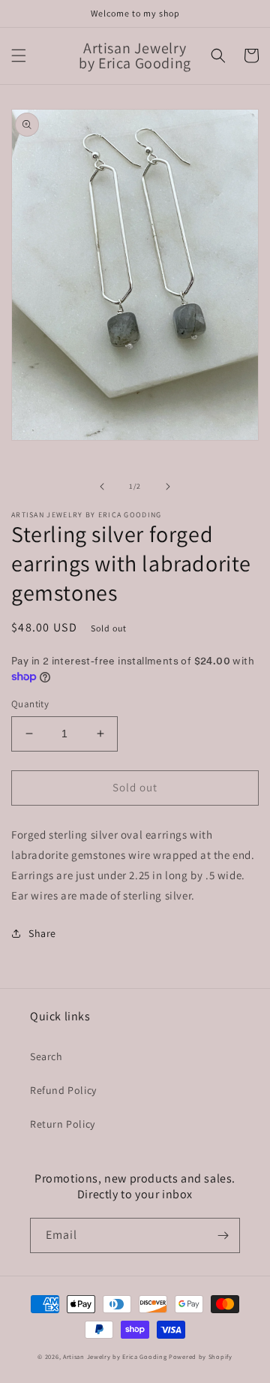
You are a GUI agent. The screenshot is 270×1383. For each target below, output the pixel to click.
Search (46, 1056)
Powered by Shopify (200, 1356)
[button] (18, 55)
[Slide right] (168, 486)
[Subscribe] (222, 1235)
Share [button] (42, 933)
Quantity (30, 704)
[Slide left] (102, 486)
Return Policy (62, 1124)
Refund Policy (63, 1090)
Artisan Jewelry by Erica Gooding (114, 1356)
